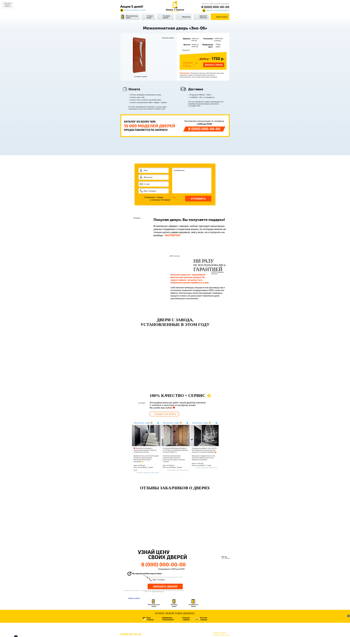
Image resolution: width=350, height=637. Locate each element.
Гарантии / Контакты (203, 16)
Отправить (198, 198)
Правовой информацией (209, 206)
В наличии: (208, 38)
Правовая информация (221, 635)
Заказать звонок (165, 586)
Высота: (187, 44)
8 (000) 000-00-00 (204, 128)
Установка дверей (166, 16)
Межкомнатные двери (132, 16)
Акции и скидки (221, 17)
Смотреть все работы (165, 414)
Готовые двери (150, 16)
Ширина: (187, 38)
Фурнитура (186, 17)
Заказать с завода (214, 65)
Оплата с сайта (219, 632)
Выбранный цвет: (208, 45)
